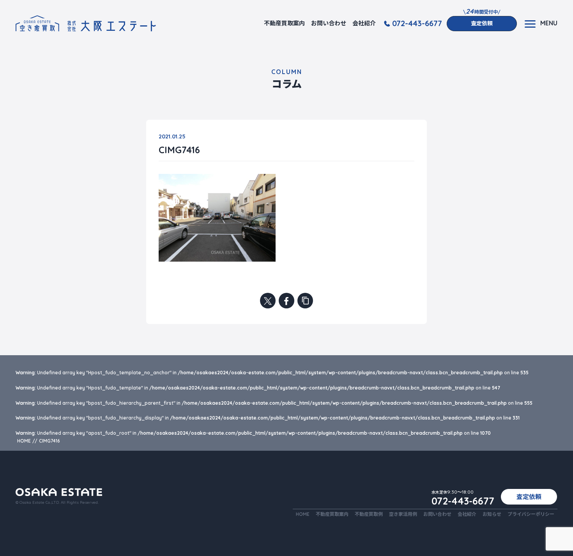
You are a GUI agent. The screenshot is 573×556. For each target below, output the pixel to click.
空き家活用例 (403, 514)
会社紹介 (364, 23)
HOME (302, 514)
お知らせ (492, 514)
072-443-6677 (417, 23)
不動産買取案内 (284, 23)
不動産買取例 (369, 514)
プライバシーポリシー (531, 514)
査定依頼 (482, 23)
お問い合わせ (328, 23)
